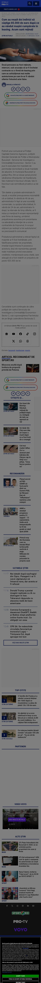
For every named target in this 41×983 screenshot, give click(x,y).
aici (26, 955)
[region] (20, 960)
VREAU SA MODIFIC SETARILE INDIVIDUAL (20, 979)
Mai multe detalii (26, 948)
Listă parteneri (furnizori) (7, 972)
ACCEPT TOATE (20, 976)
